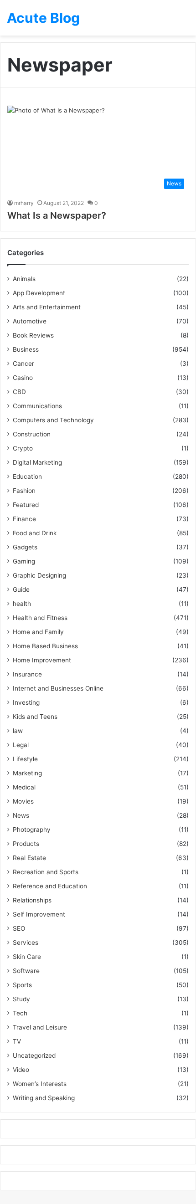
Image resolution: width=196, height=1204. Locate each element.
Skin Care (27, 956)
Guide (21, 589)
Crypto (23, 448)
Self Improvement (39, 914)
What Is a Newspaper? (56, 215)
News (21, 815)
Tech (20, 1013)
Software (26, 970)
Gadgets (25, 547)
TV (17, 1041)
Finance (24, 519)
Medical (24, 787)
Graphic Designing (39, 575)
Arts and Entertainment (47, 307)
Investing (26, 702)
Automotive (29, 321)
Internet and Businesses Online (58, 688)
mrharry (24, 203)
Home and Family (38, 631)
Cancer (23, 363)
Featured (26, 504)
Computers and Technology (53, 420)
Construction (32, 434)
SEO (19, 928)
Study (21, 999)
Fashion (24, 490)
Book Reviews (33, 335)
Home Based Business (45, 646)
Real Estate (29, 857)
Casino (23, 377)
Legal (21, 744)
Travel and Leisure (40, 1027)
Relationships (32, 900)
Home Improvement (42, 660)
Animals (24, 278)
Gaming (24, 561)
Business (26, 349)
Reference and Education (50, 886)
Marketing (27, 773)
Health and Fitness (40, 617)
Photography (32, 829)
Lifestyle (25, 759)
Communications (37, 406)
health (22, 603)
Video (21, 1069)
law (18, 730)
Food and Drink (35, 533)
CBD (19, 391)
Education (27, 476)
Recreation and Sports (45, 872)
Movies (23, 801)
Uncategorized (34, 1055)
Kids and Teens (35, 716)
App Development (39, 293)
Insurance (27, 674)
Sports (22, 985)
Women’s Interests (40, 1083)
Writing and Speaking (44, 1098)
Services (25, 942)
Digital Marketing (37, 462)
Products (26, 843)
